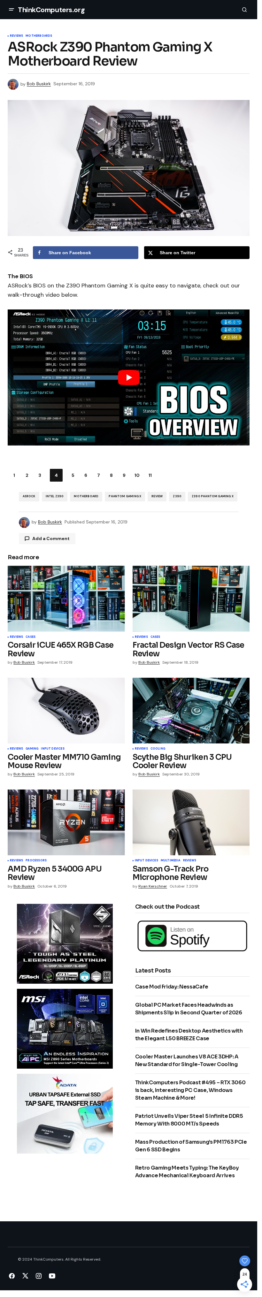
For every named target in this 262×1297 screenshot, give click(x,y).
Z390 (177, 496)
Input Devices (52, 749)
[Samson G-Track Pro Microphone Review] (191, 822)
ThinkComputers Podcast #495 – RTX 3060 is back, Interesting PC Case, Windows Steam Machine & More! (190, 1090)
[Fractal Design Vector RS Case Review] (191, 598)
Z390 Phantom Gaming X (213, 496)
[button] (11, 9)
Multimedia (171, 860)
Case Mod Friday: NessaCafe (171, 986)
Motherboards (39, 36)
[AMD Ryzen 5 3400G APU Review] (66, 822)
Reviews (16, 36)
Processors (36, 860)
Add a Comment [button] (51, 538)
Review (157, 496)
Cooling (157, 749)
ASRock (29, 496)
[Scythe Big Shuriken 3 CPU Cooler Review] (191, 711)
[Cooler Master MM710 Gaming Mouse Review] (66, 711)
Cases (30, 637)
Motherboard (86, 496)
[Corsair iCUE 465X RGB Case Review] (66, 598)
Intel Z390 (55, 496)
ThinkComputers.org (51, 9)
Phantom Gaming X (125, 496)
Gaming (32, 749)
